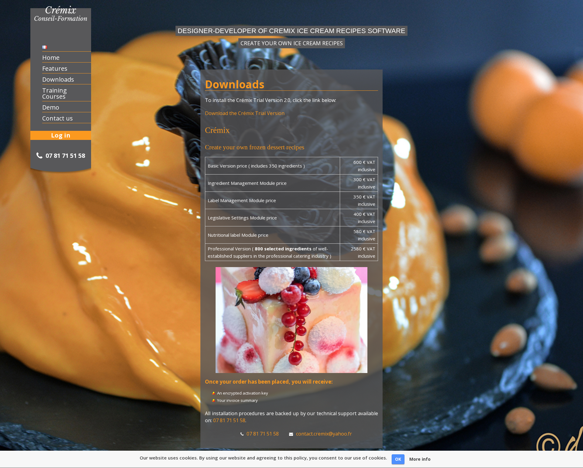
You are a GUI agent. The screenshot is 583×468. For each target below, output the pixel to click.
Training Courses (54, 93)
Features (54, 69)
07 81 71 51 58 (229, 420)
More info (420, 459)
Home (51, 58)
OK (398, 459)
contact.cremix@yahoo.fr (324, 433)
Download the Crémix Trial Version (245, 113)
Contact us (57, 118)
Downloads (58, 79)
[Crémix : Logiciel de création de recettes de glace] (62, 22)
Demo (50, 107)
